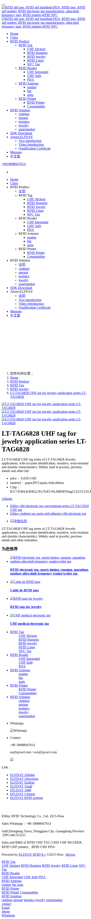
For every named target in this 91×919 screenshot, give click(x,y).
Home (14, 33)
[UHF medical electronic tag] (30, 615)
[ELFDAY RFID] (45, 17)
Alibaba (7, 499)
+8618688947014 (14, 164)
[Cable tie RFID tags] (25, 582)
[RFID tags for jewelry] (26, 598)
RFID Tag (17, 385)
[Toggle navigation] (3, 4)
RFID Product (19, 381)
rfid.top (70, 854)
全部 (22, 191)
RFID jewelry (19, 389)
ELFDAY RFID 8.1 (32, 854)
